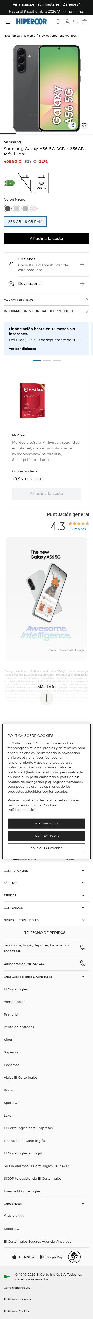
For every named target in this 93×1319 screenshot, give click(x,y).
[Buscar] (58, 21)
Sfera (8, 1039)
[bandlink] (70, 11)
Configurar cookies (46, 848)
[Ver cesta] (84, 21)
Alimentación (15, 1001)
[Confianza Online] (74, 1257)
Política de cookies (22, 810)
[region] (46, 791)
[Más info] (46, 698)
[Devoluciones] (82, 284)
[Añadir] (84, 125)
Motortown (13, 1228)
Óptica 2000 (14, 1216)
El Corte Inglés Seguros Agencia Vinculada (38, 1241)
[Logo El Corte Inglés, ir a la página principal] (31, 21)
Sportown (12, 1102)
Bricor (8, 1090)
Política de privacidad (18, 1299)
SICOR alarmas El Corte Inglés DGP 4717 (36, 1165)
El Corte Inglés (15, 989)
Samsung (12, 142)
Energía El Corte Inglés (22, 1191)
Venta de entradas (19, 1027)
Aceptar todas (46, 823)
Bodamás (11, 1064)
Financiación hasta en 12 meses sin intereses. (42, 331)
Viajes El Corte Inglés (20, 1077)
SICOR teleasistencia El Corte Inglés (32, 1178)
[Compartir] (72, 125)
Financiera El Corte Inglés (24, 1140)
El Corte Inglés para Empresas (28, 1127)
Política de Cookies (16, 1311)
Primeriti (11, 1014)
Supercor (11, 1052)
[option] (25, 221)
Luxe (7, 1115)
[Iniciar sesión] (67, 21)
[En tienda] (82, 265)
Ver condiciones (22, 349)
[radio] (8, 208)
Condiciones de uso (17, 1287)
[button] (25, 183)
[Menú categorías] (8, 21)
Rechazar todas (46, 835)
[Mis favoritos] (75, 21)
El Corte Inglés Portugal (23, 1153)
